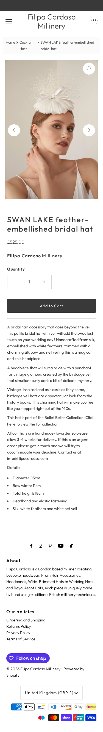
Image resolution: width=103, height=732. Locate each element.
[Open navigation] (8, 21)
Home (10, 42)
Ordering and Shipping (25, 620)
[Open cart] (94, 21)
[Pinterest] (50, 545)
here (11, 424)
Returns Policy (18, 626)
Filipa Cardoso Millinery (52, 21)
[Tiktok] (71, 545)
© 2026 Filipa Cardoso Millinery (33, 668)
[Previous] (14, 130)
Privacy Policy (18, 632)
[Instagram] (41, 545)
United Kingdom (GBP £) (49, 692)
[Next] (89, 130)
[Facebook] (31, 545)
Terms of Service (20, 639)
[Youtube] (60, 545)
